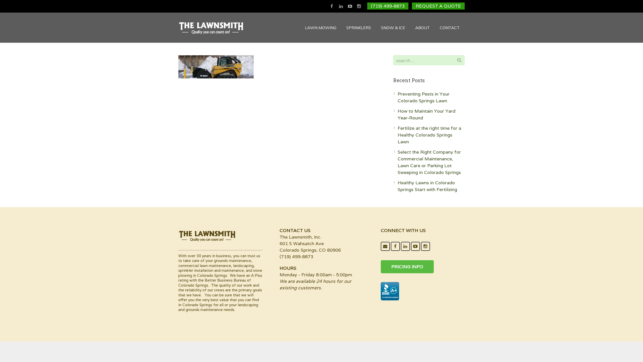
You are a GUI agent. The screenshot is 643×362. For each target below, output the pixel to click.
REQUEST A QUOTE (438, 6)
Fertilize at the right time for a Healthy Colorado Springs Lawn (429, 135)
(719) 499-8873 (388, 6)
